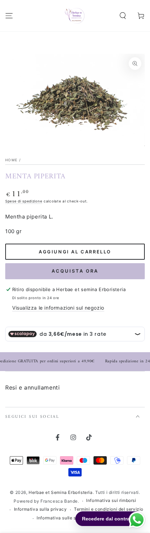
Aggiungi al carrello (75, 251)
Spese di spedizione (23, 201)
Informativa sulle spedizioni (66, 517)
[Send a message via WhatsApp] (137, 520)
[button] (123, 16)
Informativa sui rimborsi (111, 500)
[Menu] (9, 16)
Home (11, 160)
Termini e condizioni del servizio (108, 509)
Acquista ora (75, 271)
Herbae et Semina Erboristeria (60, 492)
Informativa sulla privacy (40, 509)
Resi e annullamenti (32, 387)
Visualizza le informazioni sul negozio (58, 308)
